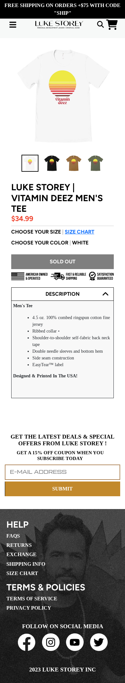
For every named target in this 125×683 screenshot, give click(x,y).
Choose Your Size (52, 232)
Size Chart (79, 232)
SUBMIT (62, 488)
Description (62, 294)
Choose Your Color (49, 243)
